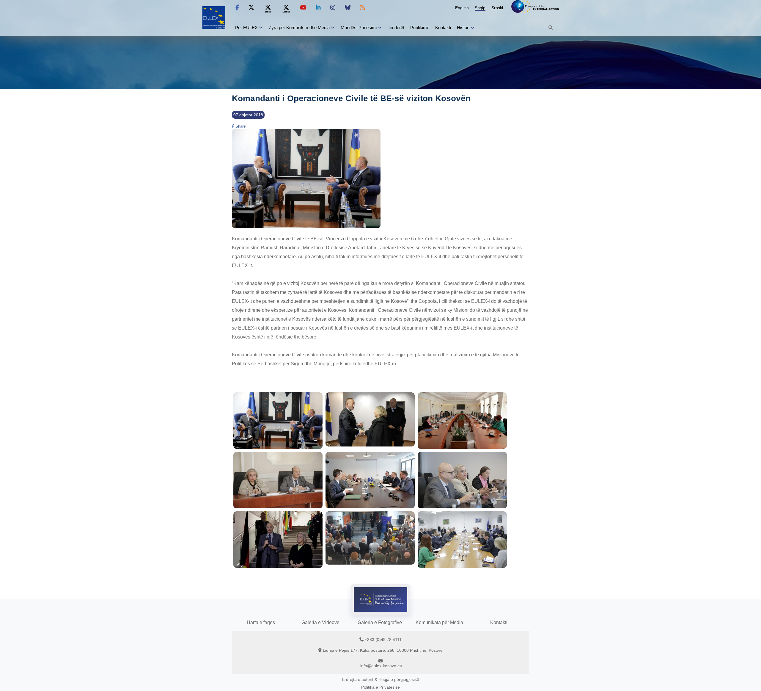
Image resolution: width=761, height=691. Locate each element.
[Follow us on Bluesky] (347, 7)
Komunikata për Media (439, 622)
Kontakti (443, 27)
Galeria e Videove (320, 622)
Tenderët (396, 27)
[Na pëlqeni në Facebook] (237, 7)
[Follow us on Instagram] (332, 7)
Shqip (480, 7)
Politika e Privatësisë (380, 687)
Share (240, 126)
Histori (463, 27)
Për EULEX (246, 27)
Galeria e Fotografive (380, 622)
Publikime (419, 27)
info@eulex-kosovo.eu (381, 665)
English (462, 7)
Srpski (497, 7)
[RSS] (362, 7)
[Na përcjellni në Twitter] (251, 7)
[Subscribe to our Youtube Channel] (303, 7)
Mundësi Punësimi (359, 27)
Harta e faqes (261, 622)
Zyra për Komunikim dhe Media (299, 27)
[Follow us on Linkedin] (318, 7)
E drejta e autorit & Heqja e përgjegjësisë (380, 679)
